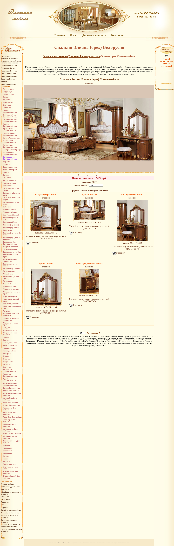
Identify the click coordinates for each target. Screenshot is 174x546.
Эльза (6, 175)
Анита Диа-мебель (11, 391)
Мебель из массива (10, 513)
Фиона (6, 337)
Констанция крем (10, 304)
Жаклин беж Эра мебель (10, 472)
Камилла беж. (9, 186)
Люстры (4, 82)
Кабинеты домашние (10, 487)
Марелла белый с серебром (11, 319)
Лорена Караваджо (11, 268)
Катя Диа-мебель (10, 403)
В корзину (34, 243)
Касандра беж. (9, 351)
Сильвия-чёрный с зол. (11, 194)
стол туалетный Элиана (132, 194)
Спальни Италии (8, 74)
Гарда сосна (8, 94)
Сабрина (7, 207)
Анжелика (7, 230)
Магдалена (8, 362)
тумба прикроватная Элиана (89, 263)
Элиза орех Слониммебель (10, 146)
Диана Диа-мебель (11, 388)
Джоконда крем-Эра (12, 252)
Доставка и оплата (94, 35)
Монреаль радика (11, 289)
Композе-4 (7, 453)
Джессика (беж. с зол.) (10, 218)
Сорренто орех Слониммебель (10, 120)
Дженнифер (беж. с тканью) (11, 238)
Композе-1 (7, 448)
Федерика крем (10, 330)
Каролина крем (10, 296)
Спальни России (8, 84)
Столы (4, 505)
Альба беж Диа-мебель (10, 437)
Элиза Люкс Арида (11, 138)
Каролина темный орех (11, 300)
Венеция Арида (10, 343)
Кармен (6, 445)
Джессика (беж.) (10, 222)
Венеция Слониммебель (10, 375)
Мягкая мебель (8, 484)
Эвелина (7, 178)
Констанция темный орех (12, 307)
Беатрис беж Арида (12, 150)
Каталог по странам (55, 56)
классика (6, 87)
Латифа (6, 311)
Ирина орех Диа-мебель (10, 430)
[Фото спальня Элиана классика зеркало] (46, 287)
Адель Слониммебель (10, 380)
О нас (73, 35)
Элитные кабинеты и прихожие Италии (10, 526)
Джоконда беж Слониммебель (10, 243)
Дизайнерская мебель (11, 510)
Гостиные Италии (9, 66)
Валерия (7, 367)
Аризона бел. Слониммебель (10, 130)
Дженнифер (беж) (11, 225)
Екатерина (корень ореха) (11, 277)
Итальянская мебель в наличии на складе (11, 62)
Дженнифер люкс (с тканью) (12, 234)
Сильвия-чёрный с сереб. (11, 199)
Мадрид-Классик (10, 247)
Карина (6, 172)
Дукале (6, 356)
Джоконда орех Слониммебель (10, 384)
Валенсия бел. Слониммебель (10, 134)
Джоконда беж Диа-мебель (12, 442)
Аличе (6, 456)
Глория (6, 164)
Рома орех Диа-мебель (10, 421)
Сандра (6, 327)
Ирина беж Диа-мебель (10, 399)
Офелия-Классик (10, 249)
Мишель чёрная (10, 212)
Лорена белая (9, 284)
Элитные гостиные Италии (9, 516)
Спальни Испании (9, 76)
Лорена (6, 100)
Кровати (5, 489)
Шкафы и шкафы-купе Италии (11, 493)
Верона (6, 162)
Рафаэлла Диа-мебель (10, 409)
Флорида (7, 108)
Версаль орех (9, 464)
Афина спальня (10, 345)
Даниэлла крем (10, 170)
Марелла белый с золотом (11, 315)
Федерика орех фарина (10, 334)
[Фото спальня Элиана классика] (89, 129)
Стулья (4, 507)
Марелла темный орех (10, 324)
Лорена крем (9, 271)
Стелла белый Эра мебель (11, 477)
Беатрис (7, 354)
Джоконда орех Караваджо (10, 260)
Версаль (7, 105)
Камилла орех (9, 183)
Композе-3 (7, 451)
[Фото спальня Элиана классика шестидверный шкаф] (46, 215)
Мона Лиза (8, 274)
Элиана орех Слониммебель (10, 158)
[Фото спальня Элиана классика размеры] (89, 281)
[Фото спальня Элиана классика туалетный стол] (132, 220)
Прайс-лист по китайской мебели (9, 57)
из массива (7, 481)
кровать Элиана (89, 194)
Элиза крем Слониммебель (10, 141)
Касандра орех (9, 348)
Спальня (5, 497)
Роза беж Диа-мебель (13, 417)
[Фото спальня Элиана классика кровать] (89, 210)
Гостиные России (9, 71)
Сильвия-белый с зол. (11, 203)
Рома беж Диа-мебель (9, 425)
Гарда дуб (7, 92)
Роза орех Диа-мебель (10, 413)
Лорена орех (9, 281)
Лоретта (6, 364)
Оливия (6, 97)
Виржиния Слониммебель (10, 371)
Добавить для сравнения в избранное (89, 175)
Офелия (6, 359)
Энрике (6, 340)
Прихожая (5, 499)
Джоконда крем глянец (10, 265)
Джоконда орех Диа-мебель (12, 394)
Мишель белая (9, 210)
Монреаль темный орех (11, 293)
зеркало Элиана (46, 263)
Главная (59, 35)
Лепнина (5, 502)
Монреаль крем (10, 286)
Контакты (117, 35)
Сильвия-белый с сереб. (11, 189)
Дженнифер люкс (11, 228)
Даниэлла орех (10, 167)
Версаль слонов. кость (10, 468)
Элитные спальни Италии (9, 521)
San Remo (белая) (11, 215)
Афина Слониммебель (10, 125)
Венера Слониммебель (10, 111)
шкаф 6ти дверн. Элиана (46, 194)
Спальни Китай (8, 79)
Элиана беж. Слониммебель (10, 153)
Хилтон (6, 462)
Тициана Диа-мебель (12, 434)
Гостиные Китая (8, 68)
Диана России (9, 180)
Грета (5, 459)
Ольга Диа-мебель (11, 405)
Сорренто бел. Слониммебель (10, 116)
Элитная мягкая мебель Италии (11, 530)
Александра (8, 89)
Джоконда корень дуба (11, 256)
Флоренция (8, 102)
